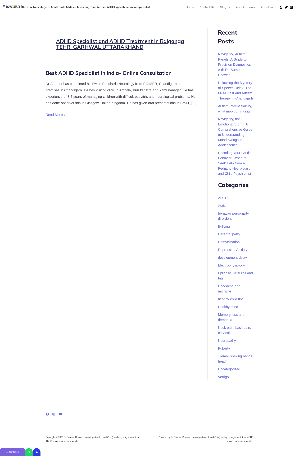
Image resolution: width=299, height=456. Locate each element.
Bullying (224, 226)
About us (267, 7)
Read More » (56, 114)
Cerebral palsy (229, 234)
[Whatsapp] (29, 452)
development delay (232, 257)
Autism (223, 205)
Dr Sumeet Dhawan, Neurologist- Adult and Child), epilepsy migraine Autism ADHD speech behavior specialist (78, 7)
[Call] (36, 452)
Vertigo (223, 377)
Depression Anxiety (232, 250)
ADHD (223, 198)
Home (190, 7)
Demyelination (229, 242)
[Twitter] (286, 7)
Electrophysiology (231, 265)
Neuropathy (227, 340)
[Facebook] (281, 7)
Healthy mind (228, 307)
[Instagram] (291, 7)
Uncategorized (229, 369)
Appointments (245, 7)
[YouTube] (60, 414)
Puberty (224, 348)
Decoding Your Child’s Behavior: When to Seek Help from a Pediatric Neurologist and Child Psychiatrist (234, 163)
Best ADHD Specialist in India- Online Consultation (109, 73)
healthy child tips (230, 299)
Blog (223, 7)
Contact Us (207, 7)
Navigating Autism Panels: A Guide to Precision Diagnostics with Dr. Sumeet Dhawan (234, 64)
